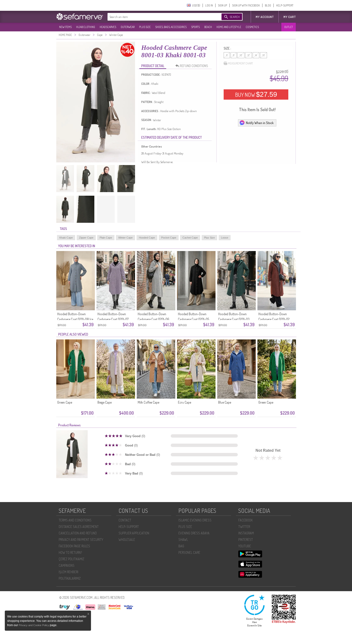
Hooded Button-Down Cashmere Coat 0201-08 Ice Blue (75, 319)
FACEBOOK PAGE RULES (74, 546)
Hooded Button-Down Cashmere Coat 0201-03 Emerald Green (234, 319)
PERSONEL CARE (189, 552)
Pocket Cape (168, 237)
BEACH (208, 27)
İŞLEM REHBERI (68, 572)
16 (263, 55)
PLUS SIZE (145, 27)
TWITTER (244, 527)
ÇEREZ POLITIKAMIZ (71, 559)
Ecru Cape (184, 402)
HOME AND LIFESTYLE (228, 27)
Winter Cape (125, 237)
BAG (181, 546)
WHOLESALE (127, 540)
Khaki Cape (66, 237)
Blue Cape (224, 402)
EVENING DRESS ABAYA (194, 533)
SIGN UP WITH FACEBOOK (246, 5)
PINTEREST (245, 540)
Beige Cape (104, 402)
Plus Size (209, 237)
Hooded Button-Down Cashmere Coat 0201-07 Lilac (113, 319)
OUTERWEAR (128, 27)
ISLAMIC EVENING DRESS (194, 520)
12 (249, 55)
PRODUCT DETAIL (152, 66)
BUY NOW (256, 94)
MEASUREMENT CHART (240, 63)
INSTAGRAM (246, 533)
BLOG (268, 5)
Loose (224, 237)
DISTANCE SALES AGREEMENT (79, 527)
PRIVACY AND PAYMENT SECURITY (81, 540)
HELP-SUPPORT (284, 5)
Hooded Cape (147, 237)
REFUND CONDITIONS (194, 66)
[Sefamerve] (80, 16)
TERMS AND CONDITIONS (75, 520)
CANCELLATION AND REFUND (78, 533)
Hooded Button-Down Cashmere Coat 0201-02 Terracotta (274, 319)
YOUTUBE (244, 546)
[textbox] (160, 17)
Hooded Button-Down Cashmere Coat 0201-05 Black (193, 319)
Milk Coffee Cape (148, 402)
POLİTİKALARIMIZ (70, 578)
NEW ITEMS (65, 27)
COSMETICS (252, 27)
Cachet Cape (190, 237)
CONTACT (125, 520)
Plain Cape (106, 237)
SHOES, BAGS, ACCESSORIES (171, 27)
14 (256, 55)
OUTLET (288, 27)
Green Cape (64, 402)
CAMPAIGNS (66, 565)
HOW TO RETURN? (70, 552)
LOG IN (209, 5)
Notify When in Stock (260, 123)
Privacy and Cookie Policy (34, 625)
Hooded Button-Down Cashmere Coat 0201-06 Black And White (153, 319)
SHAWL (183, 540)
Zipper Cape (86, 237)
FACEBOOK (245, 520)
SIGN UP (222, 5)
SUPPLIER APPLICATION (134, 533)
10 (241, 55)
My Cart (290, 17)
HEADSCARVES (108, 27)
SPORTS (195, 27)
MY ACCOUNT (265, 17)
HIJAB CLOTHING (85, 27)
